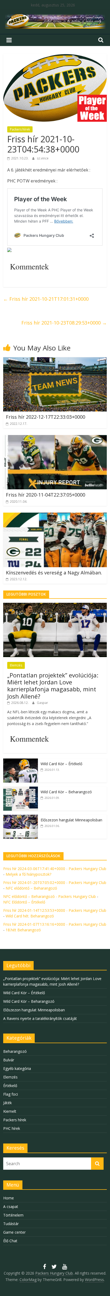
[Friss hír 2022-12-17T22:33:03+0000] (55, 360)
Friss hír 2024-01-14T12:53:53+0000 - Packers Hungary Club (54, 910)
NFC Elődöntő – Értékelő (24, 902)
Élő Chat (10, 1240)
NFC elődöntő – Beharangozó (31, 888)
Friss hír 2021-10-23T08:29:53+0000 (64, 322)
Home (8, 1197)
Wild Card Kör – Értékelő (61, 763)
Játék (7, 1102)
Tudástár (11, 1223)
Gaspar (42, 702)
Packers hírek (20, 129)
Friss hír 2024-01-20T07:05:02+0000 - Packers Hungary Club (54, 882)
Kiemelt (9, 1111)
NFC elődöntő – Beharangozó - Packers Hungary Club (49, 896)
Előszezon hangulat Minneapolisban (71, 819)
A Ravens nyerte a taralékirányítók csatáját (40, 1018)
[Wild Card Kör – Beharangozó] (20, 789)
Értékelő (10, 1085)
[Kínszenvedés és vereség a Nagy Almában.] (55, 516)
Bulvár (8, 1059)
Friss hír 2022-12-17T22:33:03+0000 (45, 417)
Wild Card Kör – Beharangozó (66, 791)
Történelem (13, 1215)
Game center (14, 1232)
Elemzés (16, 665)
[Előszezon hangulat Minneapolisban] (20, 817)
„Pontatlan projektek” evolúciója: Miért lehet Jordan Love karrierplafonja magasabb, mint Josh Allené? (52, 685)
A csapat (10, 1206)
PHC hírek (11, 1128)
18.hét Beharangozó (23, 929)
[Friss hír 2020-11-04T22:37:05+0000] (55, 438)
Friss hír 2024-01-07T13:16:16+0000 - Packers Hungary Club (54, 924)
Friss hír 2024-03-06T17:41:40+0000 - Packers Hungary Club (54, 868)
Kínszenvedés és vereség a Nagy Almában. (54, 572)
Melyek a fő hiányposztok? (28, 874)
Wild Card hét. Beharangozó (30, 915)
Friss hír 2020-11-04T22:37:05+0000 (45, 494)
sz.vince (43, 158)
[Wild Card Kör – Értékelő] (20, 761)
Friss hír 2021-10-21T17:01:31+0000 (46, 299)
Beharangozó (15, 1051)
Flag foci (10, 1094)
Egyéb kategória (17, 1068)
